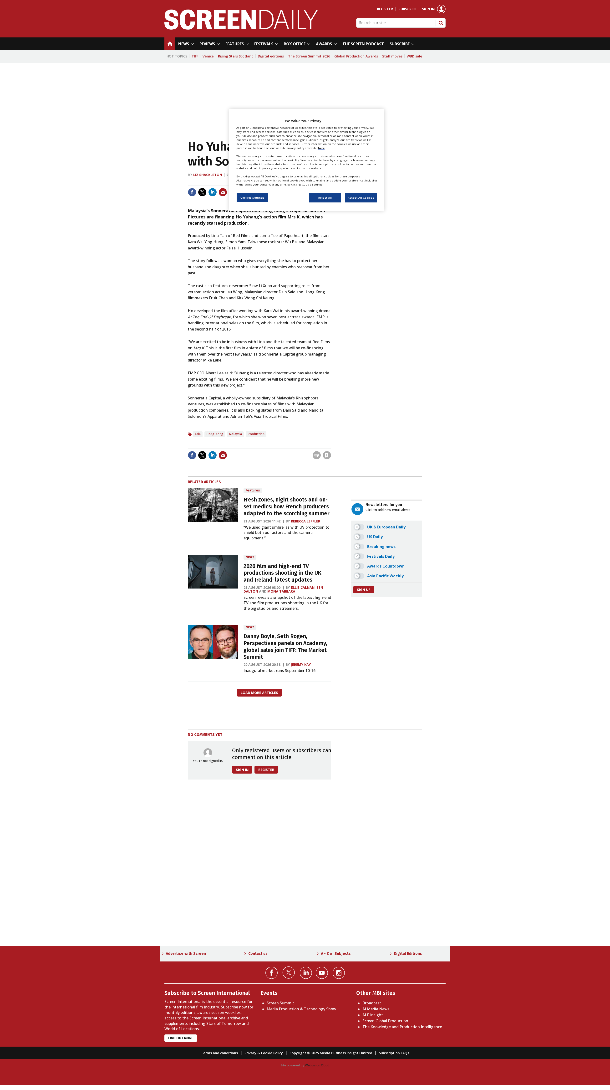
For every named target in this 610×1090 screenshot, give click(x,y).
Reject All (325, 197)
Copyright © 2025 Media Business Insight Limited (331, 1053)
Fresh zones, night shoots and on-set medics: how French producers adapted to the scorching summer (287, 506)
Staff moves (392, 56)
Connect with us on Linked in (306, 973)
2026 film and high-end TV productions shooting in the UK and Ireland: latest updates (282, 573)
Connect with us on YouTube (322, 973)
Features (252, 490)
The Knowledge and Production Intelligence (402, 1026)
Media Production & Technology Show (301, 1009)
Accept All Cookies (361, 197)
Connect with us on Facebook (271, 973)
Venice (208, 56)
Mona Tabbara (281, 591)
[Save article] (327, 455)
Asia (198, 434)
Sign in (428, 9)
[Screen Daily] (241, 28)
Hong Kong (214, 434)
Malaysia (235, 434)
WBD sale (414, 56)
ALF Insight (372, 1015)
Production (256, 434)
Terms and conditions (219, 1053)
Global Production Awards (356, 56)
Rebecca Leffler (305, 521)
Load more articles (259, 692)
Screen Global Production (385, 1020)
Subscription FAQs (394, 1053)
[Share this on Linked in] (212, 192)
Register (385, 9)
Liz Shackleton (207, 174)
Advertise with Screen (186, 953)
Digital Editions (408, 953)
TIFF (195, 56)
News (249, 557)
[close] (330, 445)
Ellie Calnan (303, 587)
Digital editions (271, 56)
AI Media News (375, 1009)
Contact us (258, 953)
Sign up (364, 589)
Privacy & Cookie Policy (263, 1053)
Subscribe (407, 9)
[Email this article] (223, 192)
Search (441, 23)
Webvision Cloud (317, 1065)
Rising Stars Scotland (236, 56)
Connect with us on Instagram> (339, 973)
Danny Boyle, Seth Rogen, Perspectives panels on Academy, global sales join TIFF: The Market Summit (285, 646)
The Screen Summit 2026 (309, 56)
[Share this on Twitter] (202, 192)
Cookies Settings (252, 197)
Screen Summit (280, 1003)
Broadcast (371, 1003)
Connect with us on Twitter (288, 972)
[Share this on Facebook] (192, 192)
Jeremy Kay (301, 664)
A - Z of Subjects (336, 953)
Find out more (180, 1038)
